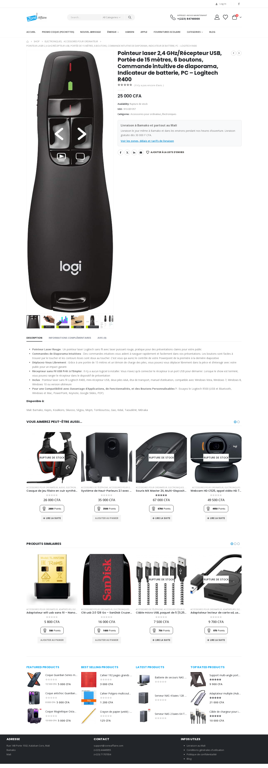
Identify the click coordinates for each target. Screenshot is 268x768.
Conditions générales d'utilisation (205, 750)
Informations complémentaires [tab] (70, 337)
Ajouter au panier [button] (106, 518)
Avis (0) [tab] (102, 337)
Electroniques (169, 114)
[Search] (130, 17)
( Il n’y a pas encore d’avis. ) (149, 85)
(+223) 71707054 (102, 754)
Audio (62, 487)
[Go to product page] (106, 457)
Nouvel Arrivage (90, 32)
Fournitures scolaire (167, 32)
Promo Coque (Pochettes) (58, 32)
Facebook (120, 152)
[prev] (233, 53)
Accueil (31, 32)
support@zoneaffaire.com (108, 745)
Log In (223, 3)
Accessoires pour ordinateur (146, 114)
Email (141, 152)
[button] (27, 182)
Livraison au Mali (196, 745)
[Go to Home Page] (27, 41)
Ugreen (129, 32)
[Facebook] (239, 3)
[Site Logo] (36, 17)
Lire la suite (53, 518)
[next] (239, 53)
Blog (212, 32)
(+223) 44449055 (102, 750)
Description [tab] (34, 337)
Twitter (127, 152)
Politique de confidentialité (202, 754)
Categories (194, 32)
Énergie (111, 32)
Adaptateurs (65, 609)
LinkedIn (134, 152)
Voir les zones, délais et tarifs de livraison (147, 141)
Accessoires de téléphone (94, 487)
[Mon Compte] (217, 17)
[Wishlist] (225, 17)
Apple (144, 32)
